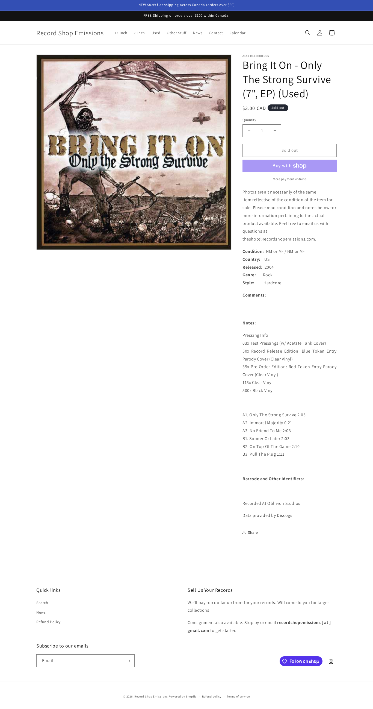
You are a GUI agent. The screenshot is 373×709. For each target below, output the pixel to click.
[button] (308, 33)
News (41, 612)
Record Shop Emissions (151, 696)
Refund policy (211, 696)
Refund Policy (48, 621)
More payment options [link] (289, 179)
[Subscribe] (128, 661)
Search (42, 602)
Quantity (249, 120)
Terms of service (238, 696)
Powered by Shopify (182, 696)
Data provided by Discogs (267, 515)
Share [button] (253, 532)
